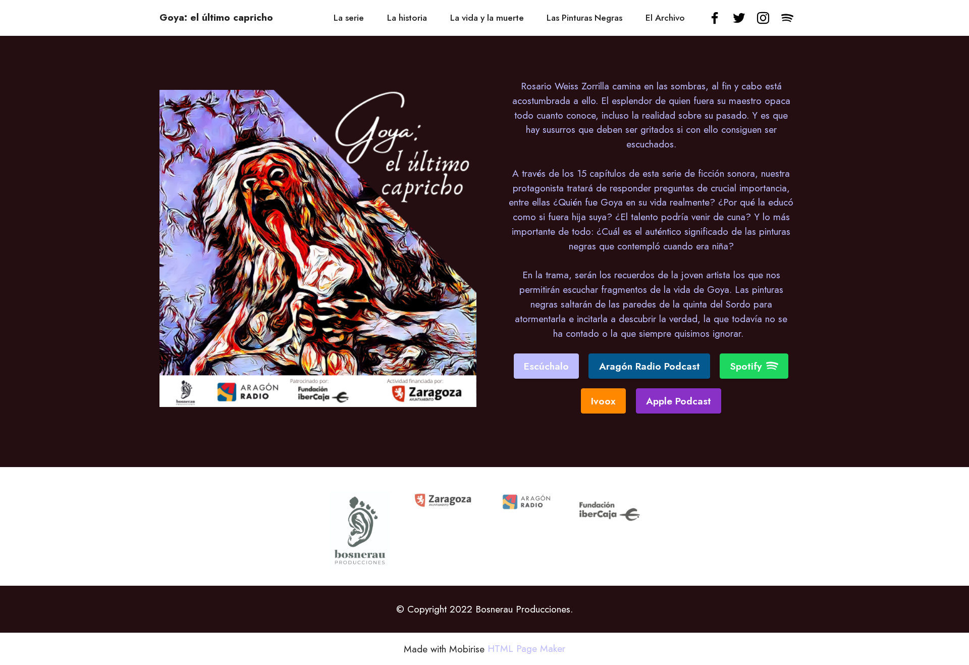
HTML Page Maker (526, 648)
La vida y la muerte (487, 17)
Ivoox (603, 401)
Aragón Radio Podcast (649, 366)
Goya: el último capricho (216, 17)
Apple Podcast (678, 401)
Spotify (746, 366)
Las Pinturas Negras (584, 17)
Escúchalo (546, 366)
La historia (407, 17)
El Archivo (665, 17)
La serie (349, 17)
